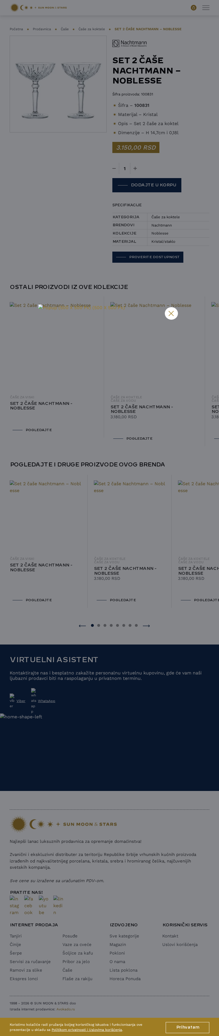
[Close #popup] (171, 313)
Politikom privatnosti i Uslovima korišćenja (87, 1030)
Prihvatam (187, 1027)
